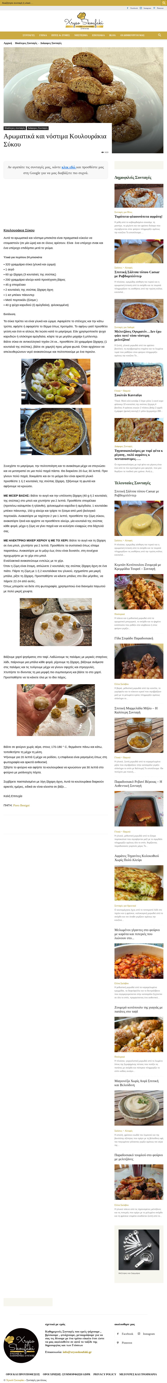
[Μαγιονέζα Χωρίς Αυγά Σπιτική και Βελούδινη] (138, 1108)
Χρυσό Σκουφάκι (15, 1380)
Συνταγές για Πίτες (123, 212)
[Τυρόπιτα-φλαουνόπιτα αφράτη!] (138, 196)
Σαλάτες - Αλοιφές (123, 267)
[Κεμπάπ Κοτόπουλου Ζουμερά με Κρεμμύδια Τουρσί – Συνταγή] (138, 591)
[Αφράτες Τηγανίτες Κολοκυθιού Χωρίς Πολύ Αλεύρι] (138, 883)
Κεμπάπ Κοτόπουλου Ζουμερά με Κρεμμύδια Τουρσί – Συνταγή (137, 567)
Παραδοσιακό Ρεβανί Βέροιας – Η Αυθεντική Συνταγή (138, 784)
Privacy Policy (104, 1374)
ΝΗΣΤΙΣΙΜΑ (81, 35)
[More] (82, 827)
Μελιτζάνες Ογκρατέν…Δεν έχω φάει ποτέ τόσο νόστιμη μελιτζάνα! (137, 336)
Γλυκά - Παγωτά (122, 390)
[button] (159, 35)
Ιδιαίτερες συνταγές (26, 43)
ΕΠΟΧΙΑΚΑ (98, 35)
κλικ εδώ (69, 167)
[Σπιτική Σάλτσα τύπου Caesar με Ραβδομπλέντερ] (138, 251)
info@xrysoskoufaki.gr (77, 1352)
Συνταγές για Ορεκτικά (125, 905)
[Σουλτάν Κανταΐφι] (138, 374)
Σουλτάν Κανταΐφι (128, 395)
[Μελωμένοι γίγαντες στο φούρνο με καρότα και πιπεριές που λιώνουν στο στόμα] (138, 961)
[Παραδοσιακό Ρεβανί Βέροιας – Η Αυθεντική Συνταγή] (138, 809)
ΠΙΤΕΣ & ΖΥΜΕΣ (60, 35)
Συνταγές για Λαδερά (124, 327)
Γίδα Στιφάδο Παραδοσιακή (133, 638)
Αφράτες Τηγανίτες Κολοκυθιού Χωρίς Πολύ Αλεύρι (136, 858)
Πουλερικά (119, 614)
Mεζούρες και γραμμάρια (138, 1374)
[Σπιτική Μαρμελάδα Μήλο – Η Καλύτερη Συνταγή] (138, 735)
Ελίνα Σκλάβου (121, 684)
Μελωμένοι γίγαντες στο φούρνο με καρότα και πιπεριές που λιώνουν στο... (137, 934)
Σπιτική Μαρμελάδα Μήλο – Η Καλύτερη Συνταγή (136, 710)
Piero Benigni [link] (21, 805)
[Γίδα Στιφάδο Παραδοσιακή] (138, 662)
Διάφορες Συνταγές (38, 128)
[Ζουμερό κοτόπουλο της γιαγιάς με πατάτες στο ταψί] (138, 1034)
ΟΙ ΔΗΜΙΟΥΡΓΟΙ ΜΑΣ (132, 35)
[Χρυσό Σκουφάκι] (83, 21)
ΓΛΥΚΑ (43, 35)
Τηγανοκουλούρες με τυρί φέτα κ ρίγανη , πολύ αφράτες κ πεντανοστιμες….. (138, 455)
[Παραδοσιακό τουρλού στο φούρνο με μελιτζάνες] (138, 1182)
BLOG (112, 35)
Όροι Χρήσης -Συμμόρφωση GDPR (66, 1374)
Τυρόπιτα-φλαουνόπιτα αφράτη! (138, 216)
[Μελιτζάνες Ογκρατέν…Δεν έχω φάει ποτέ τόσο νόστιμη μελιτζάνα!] (138, 311)
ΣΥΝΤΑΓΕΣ (29, 35)
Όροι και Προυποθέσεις (23, 1374)
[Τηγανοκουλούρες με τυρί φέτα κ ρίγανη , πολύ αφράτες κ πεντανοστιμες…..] (138, 430)
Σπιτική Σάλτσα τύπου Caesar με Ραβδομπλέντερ (136, 274)
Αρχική (8, 43)
